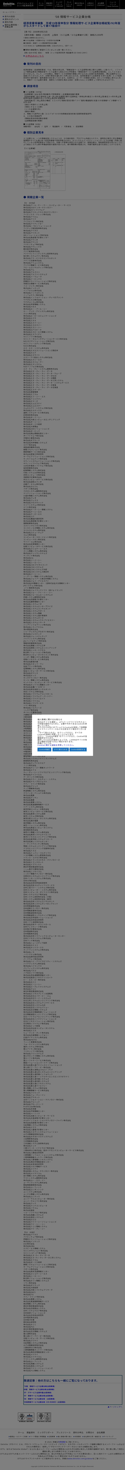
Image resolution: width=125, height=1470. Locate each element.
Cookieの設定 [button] (44, 749)
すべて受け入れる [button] (60, 749)
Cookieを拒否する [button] (78, 749)
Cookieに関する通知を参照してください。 (56, 745)
